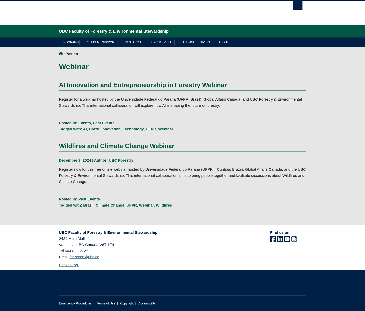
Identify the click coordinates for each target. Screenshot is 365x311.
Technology (133, 129)
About (224, 42)
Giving (205, 42)
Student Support (101, 42)
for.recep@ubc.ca (84, 257)
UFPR (151, 129)
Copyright (126, 303)
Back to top (69, 265)
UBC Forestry (121, 160)
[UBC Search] (297, 5)
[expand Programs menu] (82, 42)
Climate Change (110, 205)
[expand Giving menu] (213, 42)
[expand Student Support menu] (119, 42)
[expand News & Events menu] (177, 42)
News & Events (161, 42)
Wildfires (164, 205)
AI (85, 129)
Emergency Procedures (75, 303)
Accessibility (147, 303)
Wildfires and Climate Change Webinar (116, 145)
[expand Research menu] (144, 42)
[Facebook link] (273, 240)
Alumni (188, 42)
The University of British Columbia (68, 13)
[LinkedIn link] (280, 240)
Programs (70, 42)
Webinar (165, 129)
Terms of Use (106, 303)
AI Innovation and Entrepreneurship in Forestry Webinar (143, 84)
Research (133, 42)
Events (84, 123)
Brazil (94, 129)
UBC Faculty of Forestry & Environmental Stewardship (61, 54)
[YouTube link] (287, 240)
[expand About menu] (232, 42)
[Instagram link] (294, 240)
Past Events (103, 123)
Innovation (111, 129)
